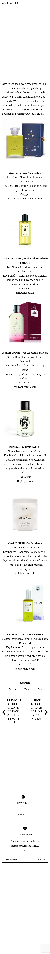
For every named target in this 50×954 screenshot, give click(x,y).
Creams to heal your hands (36, 709)
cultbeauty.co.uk (25, 573)
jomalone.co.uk (25, 293)
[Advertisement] (25, 62)
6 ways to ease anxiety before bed (14, 711)
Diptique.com (25, 481)
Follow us (23, 814)
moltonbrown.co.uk (25, 387)
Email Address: (10, 860)
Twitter (27, 689)
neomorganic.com (25, 668)
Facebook (13, 689)
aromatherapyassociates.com (25, 198)
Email (40, 689)
